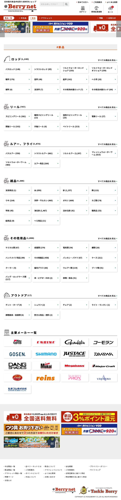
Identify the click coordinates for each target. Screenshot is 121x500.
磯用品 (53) (97, 210)
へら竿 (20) (97, 79)
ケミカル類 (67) (12, 247)
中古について (31, 477)
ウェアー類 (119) (70, 267)
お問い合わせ (50, 477)
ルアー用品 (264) (41, 163)
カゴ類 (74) (97, 200)
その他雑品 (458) (41, 257)
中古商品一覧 (10, 466)
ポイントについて (33, 473)
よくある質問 (112, 2)
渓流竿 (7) (38, 89)
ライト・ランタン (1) (101, 304)
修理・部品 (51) (70, 278)
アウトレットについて (53, 470)
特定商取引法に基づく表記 (76, 477)
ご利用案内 (97, 2)
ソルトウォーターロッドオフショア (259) (102, 69)
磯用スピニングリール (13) (43, 116)
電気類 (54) (68, 247)
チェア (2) (67, 304)
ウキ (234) (10, 200)
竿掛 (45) (9, 210)
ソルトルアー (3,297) (72, 153)
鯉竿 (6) (9, 89)
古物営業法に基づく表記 (75, 473)
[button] (2, 29)
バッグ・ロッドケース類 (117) (16, 278)
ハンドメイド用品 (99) (15, 257)
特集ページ (9, 477)
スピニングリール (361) (16, 116)
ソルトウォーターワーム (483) (16, 163)
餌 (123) (95, 190)
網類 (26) (96, 247)
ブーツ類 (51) (97, 267)
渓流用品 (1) (11, 190)
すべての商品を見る (107, 60)
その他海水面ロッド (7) (73, 89)
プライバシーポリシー (99, 466)
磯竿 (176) (10, 79)
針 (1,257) (67, 190)
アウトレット (46, 18)
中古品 (23, 18)
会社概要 (69, 466)
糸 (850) (37, 190)
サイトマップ (95, 470)
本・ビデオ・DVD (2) (43, 278)
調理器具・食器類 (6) (15, 315)
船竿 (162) (67, 79)
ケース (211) (97, 257)
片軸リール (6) (40, 126)
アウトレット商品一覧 (13, 473)
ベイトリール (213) (71, 126)
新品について (50, 466)
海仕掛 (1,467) (40, 210)
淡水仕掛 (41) (69, 210)
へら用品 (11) (40, 220)
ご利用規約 (70, 470)
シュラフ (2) (39, 304)
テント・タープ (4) (14, 304)
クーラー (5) (11, 267)
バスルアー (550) (13, 153)
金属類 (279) (39, 247)
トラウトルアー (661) (43, 153)
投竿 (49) (38, 79)
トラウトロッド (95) (43, 69)
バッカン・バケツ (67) (72, 257)
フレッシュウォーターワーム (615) (102, 153)
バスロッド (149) (13, 69)
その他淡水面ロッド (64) (102, 89)
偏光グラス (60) (41, 267)
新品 (34, 18)
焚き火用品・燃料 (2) (43, 315)
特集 (101, 18)
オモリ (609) (68, 200)
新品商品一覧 (10, 470)
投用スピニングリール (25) (72, 116)
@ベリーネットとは (33, 466)
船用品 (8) (10, 220)
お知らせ (112, 18)
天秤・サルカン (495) (43, 200)
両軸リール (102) (13, 126)
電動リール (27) (98, 116)
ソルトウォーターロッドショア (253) (73, 69)
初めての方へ (83, 2)
